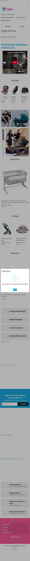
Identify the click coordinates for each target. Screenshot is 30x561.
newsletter (25, 284)
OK (15, 290)
